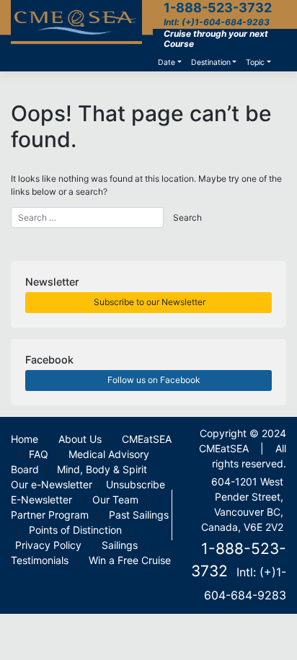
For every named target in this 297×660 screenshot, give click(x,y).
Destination (211, 62)
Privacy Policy (48, 545)
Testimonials (39, 560)
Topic (255, 62)
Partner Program (50, 515)
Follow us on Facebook (152, 379)
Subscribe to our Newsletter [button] (148, 301)
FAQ (38, 454)
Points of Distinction (75, 530)
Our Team (115, 499)
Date (166, 62)
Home (24, 439)
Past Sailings (139, 515)
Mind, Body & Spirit (102, 469)
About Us (80, 439)
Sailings (120, 545)
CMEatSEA (147, 439)
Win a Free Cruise (130, 560)
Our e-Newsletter (51, 484)
